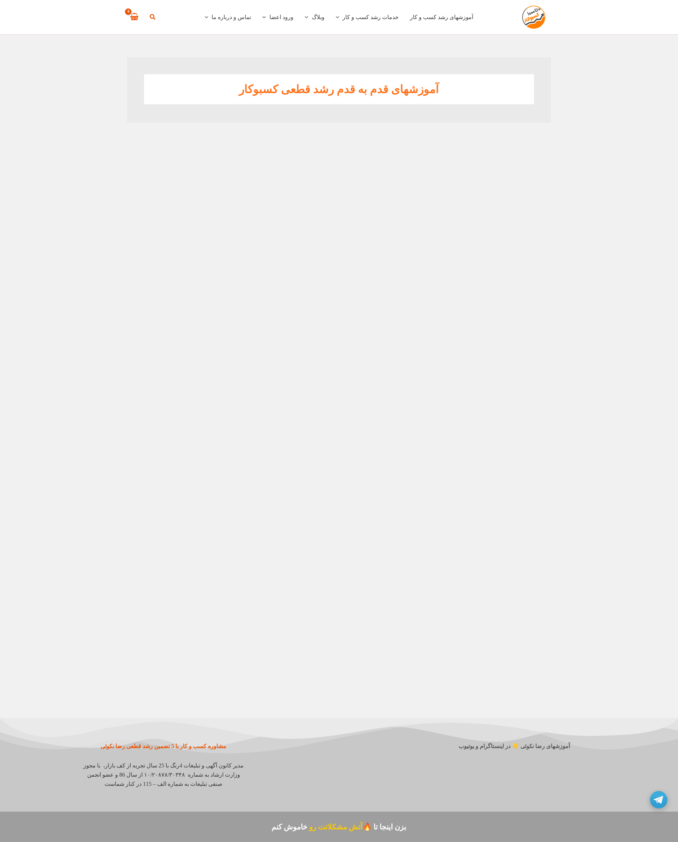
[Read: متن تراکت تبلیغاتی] (396, 194)
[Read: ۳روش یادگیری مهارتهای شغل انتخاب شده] (396, 651)
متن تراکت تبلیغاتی (411, 236)
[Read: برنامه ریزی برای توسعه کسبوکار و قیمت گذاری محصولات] (505, 310)
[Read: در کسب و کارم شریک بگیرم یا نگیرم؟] (505, 544)
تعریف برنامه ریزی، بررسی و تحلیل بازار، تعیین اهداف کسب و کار (181, 361)
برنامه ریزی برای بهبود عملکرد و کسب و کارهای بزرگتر (185, 244)
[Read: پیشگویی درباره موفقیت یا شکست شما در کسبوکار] (505, 427)
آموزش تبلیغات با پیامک (513, 236)
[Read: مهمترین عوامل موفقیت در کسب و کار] (178, 427)
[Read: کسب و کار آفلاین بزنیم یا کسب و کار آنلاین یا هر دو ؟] (396, 544)
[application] (339, 17)
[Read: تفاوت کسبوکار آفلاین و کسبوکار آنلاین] (396, 427)
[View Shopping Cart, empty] (134, 17)
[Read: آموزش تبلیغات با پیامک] (505, 194)
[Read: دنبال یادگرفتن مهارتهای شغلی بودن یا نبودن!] (287, 651)
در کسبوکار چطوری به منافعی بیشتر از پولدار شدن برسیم (289, 477)
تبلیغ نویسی (313, 236)
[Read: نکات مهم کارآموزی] (505, 651)
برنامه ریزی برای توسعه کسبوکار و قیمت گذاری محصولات (512, 361)
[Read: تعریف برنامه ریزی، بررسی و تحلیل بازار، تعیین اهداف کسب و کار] (178, 310)
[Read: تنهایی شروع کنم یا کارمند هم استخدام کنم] (287, 544)
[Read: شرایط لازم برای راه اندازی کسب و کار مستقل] (178, 544)
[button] (152, 18)
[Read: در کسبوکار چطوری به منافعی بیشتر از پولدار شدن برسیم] (287, 427)
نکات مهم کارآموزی (519, 694)
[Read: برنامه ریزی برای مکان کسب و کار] (287, 310)
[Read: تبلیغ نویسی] (287, 194)
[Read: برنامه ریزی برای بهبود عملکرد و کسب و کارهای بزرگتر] (178, 194)
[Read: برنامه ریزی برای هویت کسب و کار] (396, 310)
